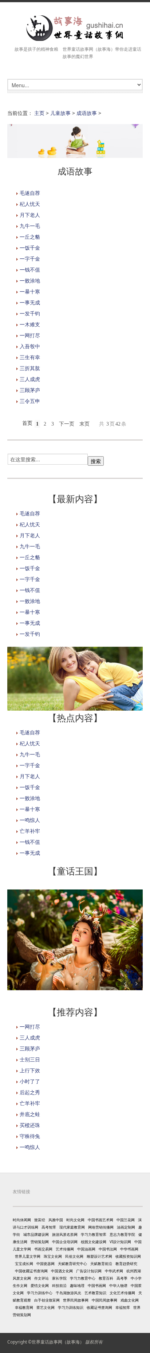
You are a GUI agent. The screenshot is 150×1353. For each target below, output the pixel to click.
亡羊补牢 (30, 830)
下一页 (66, 424)
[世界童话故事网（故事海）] (75, 28)
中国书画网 (97, 1285)
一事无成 (30, 302)
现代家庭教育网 (72, 1227)
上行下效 (30, 1070)
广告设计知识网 (89, 1270)
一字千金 (30, 258)
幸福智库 (122, 1307)
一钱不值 (30, 269)
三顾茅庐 (30, 390)
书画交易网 (43, 1249)
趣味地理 (77, 1285)
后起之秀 (30, 1092)
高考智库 (49, 1227)
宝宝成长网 (24, 1263)
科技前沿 (59, 1285)
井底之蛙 (30, 1114)
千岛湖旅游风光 (68, 1292)
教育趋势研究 (126, 1263)
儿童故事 (60, 112)
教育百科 (106, 1278)
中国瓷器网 (45, 1263)
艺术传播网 (65, 1249)
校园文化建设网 (93, 1241)
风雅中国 (55, 1219)
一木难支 (30, 324)
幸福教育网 (24, 1307)
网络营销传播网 (101, 1227)
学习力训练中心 (39, 1292)
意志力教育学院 (122, 1234)
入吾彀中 (30, 346)
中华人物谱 (118, 1285)
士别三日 (30, 1059)
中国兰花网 (126, 1219)
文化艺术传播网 (122, 1292)
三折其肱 (30, 368)
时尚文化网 (75, 1219)
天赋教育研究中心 (72, 1263)
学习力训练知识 (70, 1307)
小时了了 (30, 1081)
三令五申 (30, 400)
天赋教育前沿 (101, 1263)
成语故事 (86, 112)
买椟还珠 (30, 1125)
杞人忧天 (30, 203)
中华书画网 (129, 1249)
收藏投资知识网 (128, 1256)
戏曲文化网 (130, 1300)
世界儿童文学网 (27, 1256)
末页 (84, 424)
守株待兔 (30, 1136)
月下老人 (30, 214)
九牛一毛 (30, 225)
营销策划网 (40, 1241)
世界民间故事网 (75, 1300)
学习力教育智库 (93, 1234)
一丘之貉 (30, 236)
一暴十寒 (30, 291)
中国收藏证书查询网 (31, 1270)
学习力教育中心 (82, 1278)
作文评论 (41, 1278)
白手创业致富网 (47, 1300)
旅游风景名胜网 (65, 1234)
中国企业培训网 (65, 1241)
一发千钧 (30, 313)
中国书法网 (108, 1249)
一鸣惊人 (30, 819)
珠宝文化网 (53, 1256)
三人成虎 (30, 379)
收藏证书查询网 (99, 1307)
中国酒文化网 (62, 1270)
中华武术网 (114, 1270)
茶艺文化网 (45, 1307)
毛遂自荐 (30, 192)
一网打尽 (30, 335)
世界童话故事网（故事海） (58, 1342)
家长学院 (59, 1278)
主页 (39, 112)
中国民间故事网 (104, 1300)
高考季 (122, 1278)
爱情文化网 (40, 1285)
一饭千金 (30, 247)
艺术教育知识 (95, 1292)
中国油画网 (86, 1249)
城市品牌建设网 (36, 1234)
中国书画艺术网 (100, 1219)
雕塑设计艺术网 (99, 1256)
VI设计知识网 (120, 1241)
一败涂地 (30, 280)
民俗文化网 (74, 1256)
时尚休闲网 (22, 1219)
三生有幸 (30, 357)
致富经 (39, 1219)
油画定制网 (126, 1227)
